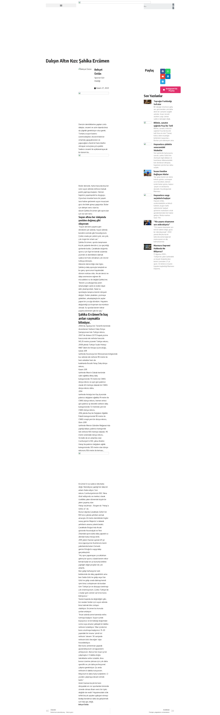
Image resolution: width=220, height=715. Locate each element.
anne (92, 614)
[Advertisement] (110, 40)
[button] (61, 5)
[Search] (173, 6)
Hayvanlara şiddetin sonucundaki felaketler (163, 147)
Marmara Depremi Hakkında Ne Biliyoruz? (162, 248)
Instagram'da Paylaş (171, 90)
